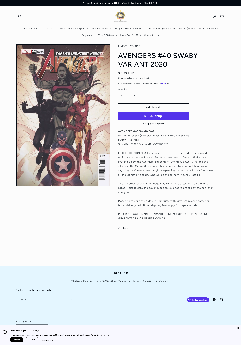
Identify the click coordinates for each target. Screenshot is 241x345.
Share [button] (125, 228)
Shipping (122, 78)
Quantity (122, 89)
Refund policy (162, 281)
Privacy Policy (89, 335)
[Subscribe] (70, 299)
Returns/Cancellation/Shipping (113, 281)
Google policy (103, 335)
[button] (19, 16)
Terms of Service (142, 281)
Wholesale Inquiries (81, 281)
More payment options (153, 124)
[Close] (238, 328)
